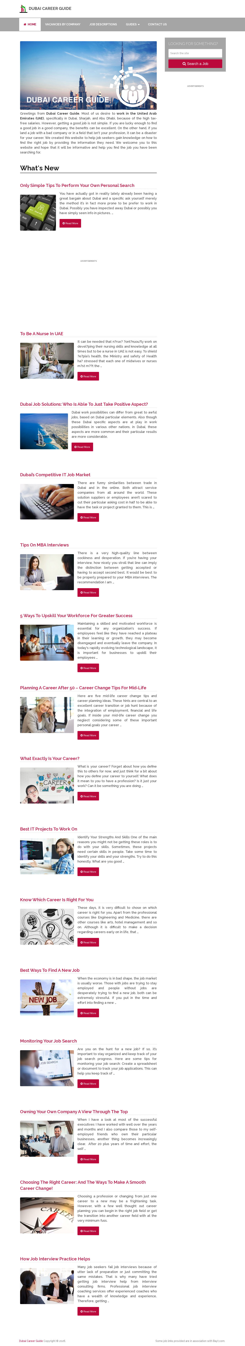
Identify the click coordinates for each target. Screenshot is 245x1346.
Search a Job (197, 64)
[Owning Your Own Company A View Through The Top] (47, 1140)
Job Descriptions (103, 24)
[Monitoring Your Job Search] (47, 1070)
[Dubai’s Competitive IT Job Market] (47, 503)
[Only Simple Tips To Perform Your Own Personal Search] (38, 214)
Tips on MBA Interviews (44, 545)
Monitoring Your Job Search (48, 1041)
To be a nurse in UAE (41, 333)
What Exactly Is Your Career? (49, 758)
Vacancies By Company (62, 24)
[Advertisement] (88, 288)
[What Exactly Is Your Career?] (47, 787)
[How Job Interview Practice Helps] (47, 1287)
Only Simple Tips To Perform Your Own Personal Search (77, 185)
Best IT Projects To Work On (48, 829)
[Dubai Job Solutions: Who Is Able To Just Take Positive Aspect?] (44, 433)
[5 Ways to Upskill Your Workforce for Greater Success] (47, 644)
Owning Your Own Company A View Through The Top (74, 1111)
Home (31, 24)
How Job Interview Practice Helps (55, 1258)
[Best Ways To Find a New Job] (47, 999)
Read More (71, 223)
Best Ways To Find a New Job (50, 970)
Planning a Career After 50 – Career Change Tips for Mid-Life (83, 687)
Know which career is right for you (56, 899)
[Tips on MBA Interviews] (47, 574)
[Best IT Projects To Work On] (47, 858)
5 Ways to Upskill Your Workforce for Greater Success (76, 615)
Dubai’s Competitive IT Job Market (55, 474)
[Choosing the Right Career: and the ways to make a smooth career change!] (47, 1217)
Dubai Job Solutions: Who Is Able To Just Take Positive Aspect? (84, 404)
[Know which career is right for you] (47, 928)
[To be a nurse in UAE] (47, 362)
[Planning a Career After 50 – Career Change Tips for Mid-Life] (47, 716)
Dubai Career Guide (49, 8)
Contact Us (157, 24)
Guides (131, 24)
